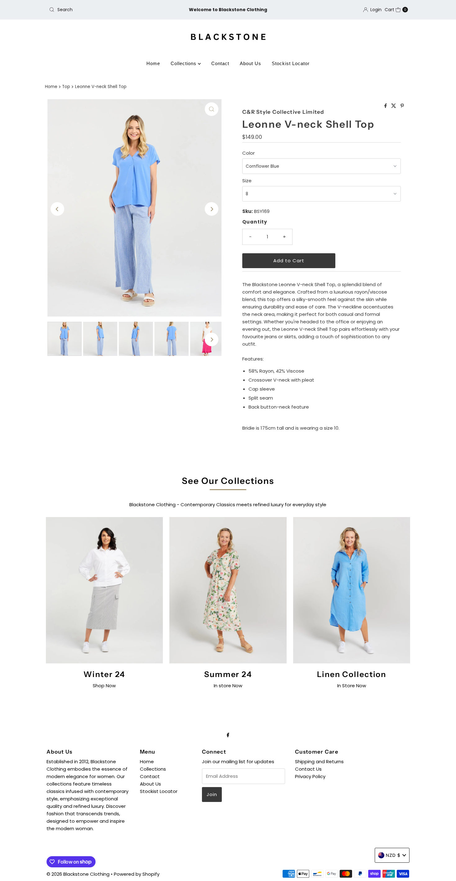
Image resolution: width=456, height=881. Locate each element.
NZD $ (393, 855)
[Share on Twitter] (394, 106)
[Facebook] (228, 735)
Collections (184, 63)
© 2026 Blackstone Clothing (79, 874)
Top (66, 87)
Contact (220, 63)
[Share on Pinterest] (402, 106)
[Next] (211, 209)
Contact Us (308, 769)
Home (153, 63)
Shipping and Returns (319, 761)
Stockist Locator (291, 63)
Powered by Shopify (136, 874)
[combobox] (105, 9)
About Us (250, 63)
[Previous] (57, 209)
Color (248, 153)
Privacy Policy (310, 776)
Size (247, 180)
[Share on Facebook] (386, 106)
